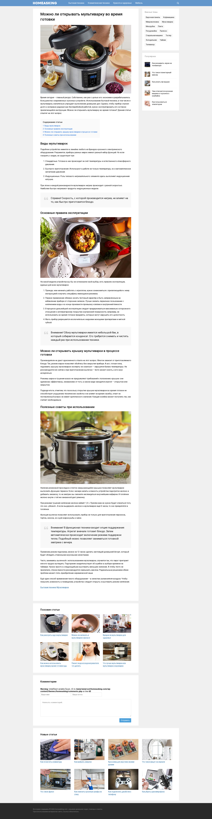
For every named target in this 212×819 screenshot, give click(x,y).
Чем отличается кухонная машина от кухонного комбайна (162, 93)
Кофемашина (168, 17)
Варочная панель (153, 17)
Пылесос (163, 31)
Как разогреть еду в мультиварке (54, 635)
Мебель (139, 3)
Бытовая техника (76, 3)
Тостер (168, 35)
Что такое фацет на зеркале (153, 762)
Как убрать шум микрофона (153, 792)
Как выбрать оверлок (83, 762)
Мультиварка (63, 587)
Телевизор (150, 45)
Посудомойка (151, 31)
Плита (160, 26)
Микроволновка (152, 22)
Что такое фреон (47, 792)
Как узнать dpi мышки (161, 82)
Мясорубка (150, 26)
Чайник (163, 40)
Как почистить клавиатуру (51, 762)
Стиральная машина (154, 35)
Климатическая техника (99, 3)
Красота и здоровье (122, 3)
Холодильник (151, 40)
